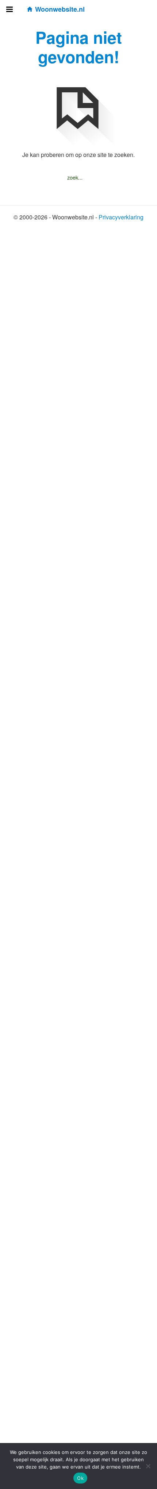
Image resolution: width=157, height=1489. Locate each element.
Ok (80, 1478)
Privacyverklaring (121, 217)
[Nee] (148, 1466)
